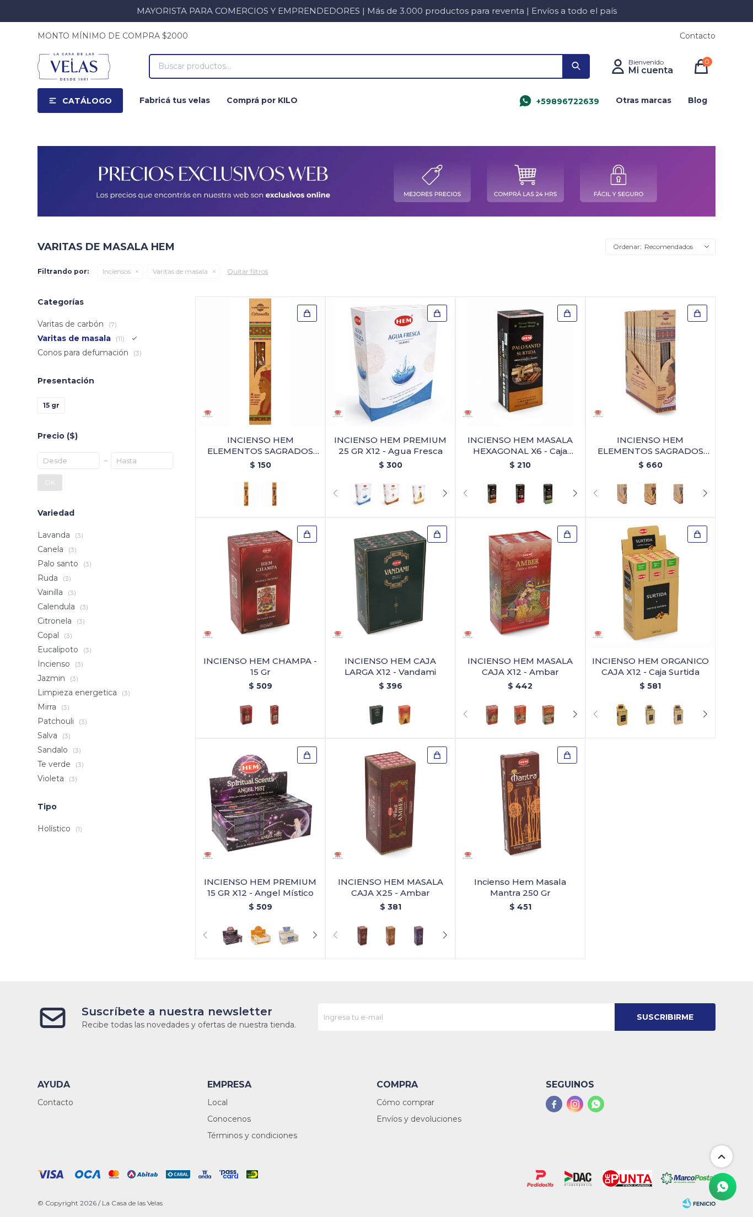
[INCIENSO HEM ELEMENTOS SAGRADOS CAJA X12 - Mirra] (678, 494)
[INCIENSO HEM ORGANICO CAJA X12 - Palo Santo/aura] (650, 714)
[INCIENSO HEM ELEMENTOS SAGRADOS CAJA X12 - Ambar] (650, 361)
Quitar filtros (247, 271)
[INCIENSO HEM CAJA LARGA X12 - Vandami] (390, 582)
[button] (576, 66)
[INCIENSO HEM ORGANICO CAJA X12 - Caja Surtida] (650, 582)
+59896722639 (567, 101)
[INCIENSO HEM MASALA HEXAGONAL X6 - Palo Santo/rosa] (520, 494)
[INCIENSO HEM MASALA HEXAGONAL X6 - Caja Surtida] (520, 361)
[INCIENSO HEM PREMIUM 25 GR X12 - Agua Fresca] (390, 361)
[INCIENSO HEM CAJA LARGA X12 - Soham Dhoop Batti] (404, 714)
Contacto (698, 36)
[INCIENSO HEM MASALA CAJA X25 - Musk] (390, 935)
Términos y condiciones (252, 1135)
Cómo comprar (405, 1102)
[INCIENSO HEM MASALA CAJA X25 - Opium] (418, 935)
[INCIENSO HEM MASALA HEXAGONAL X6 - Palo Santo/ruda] (548, 494)
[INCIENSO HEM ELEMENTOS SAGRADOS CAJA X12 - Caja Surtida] (650, 494)
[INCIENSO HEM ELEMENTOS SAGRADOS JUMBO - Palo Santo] (274, 494)
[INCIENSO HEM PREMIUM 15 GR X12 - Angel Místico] (260, 803)
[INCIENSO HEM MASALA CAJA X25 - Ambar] (390, 803)
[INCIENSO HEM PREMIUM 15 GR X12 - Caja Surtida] (260, 935)
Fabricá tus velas (174, 100)
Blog (697, 100)
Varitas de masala (180, 271)
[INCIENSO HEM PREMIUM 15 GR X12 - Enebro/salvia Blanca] (288, 935)
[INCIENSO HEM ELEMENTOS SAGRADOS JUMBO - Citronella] (260, 361)
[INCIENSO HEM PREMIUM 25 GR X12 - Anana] (418, 494)
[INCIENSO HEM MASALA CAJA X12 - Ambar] (520, 582)
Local (217, 1102)
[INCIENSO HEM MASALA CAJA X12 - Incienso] (548, 714)
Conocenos (229, 1119)
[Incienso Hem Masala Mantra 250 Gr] (520, 803)
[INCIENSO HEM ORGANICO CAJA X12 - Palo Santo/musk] (678, 714)
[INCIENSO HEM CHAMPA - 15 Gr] (260, 582)
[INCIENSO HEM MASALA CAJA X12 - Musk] (520, 714)
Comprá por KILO (262, 100)
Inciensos (117, 271)
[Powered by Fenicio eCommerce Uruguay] (699, 1203)
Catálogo (87, 101)
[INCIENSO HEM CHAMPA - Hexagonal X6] (274, 714)
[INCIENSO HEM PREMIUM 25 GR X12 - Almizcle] (390, 494)
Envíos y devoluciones (418, 1119)
